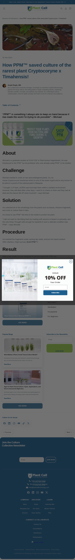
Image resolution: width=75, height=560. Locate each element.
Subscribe (55, 293)
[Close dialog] (70, 261)
